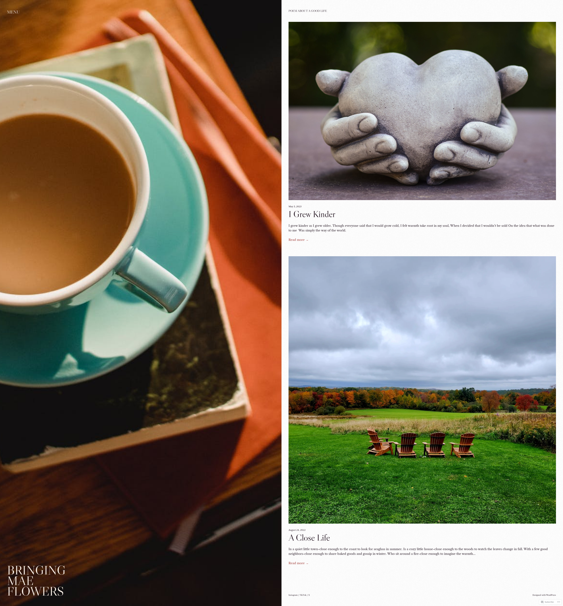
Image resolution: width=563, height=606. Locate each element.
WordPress (551, 595)
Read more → (299, 240)
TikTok (303, 595)
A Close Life (309, 537)
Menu (13, 12)
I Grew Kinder (312, 214)
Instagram (293, 595)
